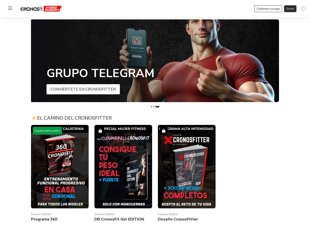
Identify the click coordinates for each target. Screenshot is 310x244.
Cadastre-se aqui (268, 9)
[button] (155, 60)
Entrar (290, 9)
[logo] (44, 8)
